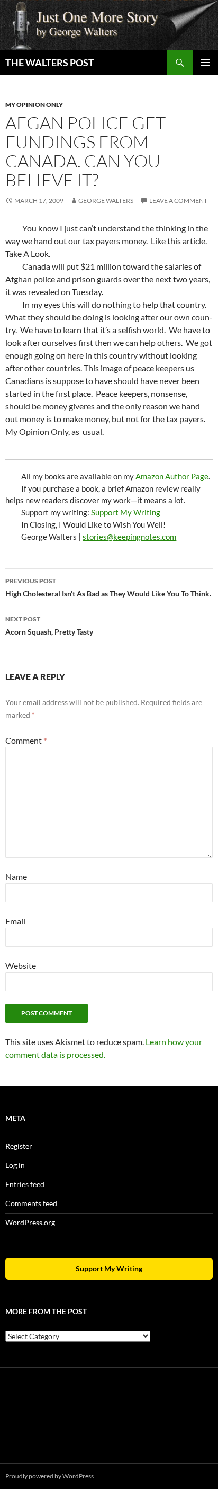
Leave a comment (178, 200)
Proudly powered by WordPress (49, 1476)
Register (18, 1146)
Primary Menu (205, 62)
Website (20, 965)
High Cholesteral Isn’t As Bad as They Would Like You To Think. (108, 587)
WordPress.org (30, 1222)
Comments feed (31, 1203)
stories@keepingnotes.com (129, 536)
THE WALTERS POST (49, 62)
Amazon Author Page (171, 476)
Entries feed (24, 1184)
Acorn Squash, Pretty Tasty (49, 625)
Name (16, 876)
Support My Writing (125, 512)
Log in (15, 1165)
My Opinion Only (34, 105)
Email (15, 921)
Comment (26, 740)
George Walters (105, 200)
